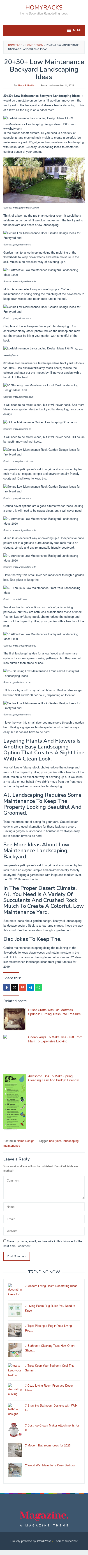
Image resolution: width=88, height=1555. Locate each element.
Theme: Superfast (66, 1541)
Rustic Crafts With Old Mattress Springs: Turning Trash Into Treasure (54, 1012)
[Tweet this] (14, 987)
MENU (77, 30)
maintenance (11, 1145)
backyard (55, 1140)
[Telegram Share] (30, 987)
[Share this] (6, 987)
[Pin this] (22, 987)
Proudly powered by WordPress (30, 1541)
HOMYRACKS (44, 8)
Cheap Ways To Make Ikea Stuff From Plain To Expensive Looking (55, 1039)
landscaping (71, 1140)
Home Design (25, 1140)
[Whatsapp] (38, 987)
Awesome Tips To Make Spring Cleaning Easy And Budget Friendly (53, 1078)
